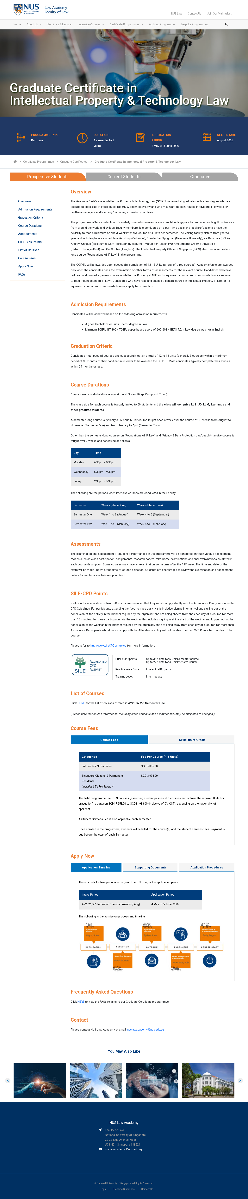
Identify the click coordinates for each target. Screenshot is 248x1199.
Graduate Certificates (73, 161)
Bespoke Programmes (194, 24)
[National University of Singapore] (26, 9)
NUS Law (176, 13)
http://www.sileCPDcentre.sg (108, 645)
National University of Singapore (114, 1183)
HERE (81, 703)
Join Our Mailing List (219, 13)
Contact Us (194, 13)
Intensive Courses (89, 24)
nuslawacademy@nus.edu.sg (145, 1029)
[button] (7, 1080)
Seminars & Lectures (60, 24)
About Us (32, 24)
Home (17, 24)
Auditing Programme (162, 24)
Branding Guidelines (124, 1189)
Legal (103, 1189)
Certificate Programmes (125, 24)
